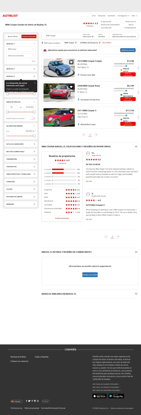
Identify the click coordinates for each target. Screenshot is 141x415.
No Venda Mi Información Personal (53, 408)
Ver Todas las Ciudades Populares (106, 384)
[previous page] (84, 135)
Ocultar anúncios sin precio (15, 118)
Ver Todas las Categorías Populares (107, 390)
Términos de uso (16, 408)
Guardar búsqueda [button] (29, 36)
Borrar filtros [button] (13, 36)
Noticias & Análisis (18, 356)
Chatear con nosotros (19, 361)
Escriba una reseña (62, 218)
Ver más (89, 181)
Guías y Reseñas (41, 356)
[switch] (31, 118)
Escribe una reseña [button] (90, 274)
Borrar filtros (107, 42)
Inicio (94, 15)
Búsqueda (101, 15)
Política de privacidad (32, 408)
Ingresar (45, 401)
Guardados (111, 15)
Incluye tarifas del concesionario (124, 63)
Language (17, 401)
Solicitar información (128, 74)
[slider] (7, 94)
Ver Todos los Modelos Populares (106, 387)
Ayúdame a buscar (128, 50)
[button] (20, 49)
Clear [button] (33, 61)
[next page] (96, 135)
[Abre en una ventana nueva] (100, 396)
